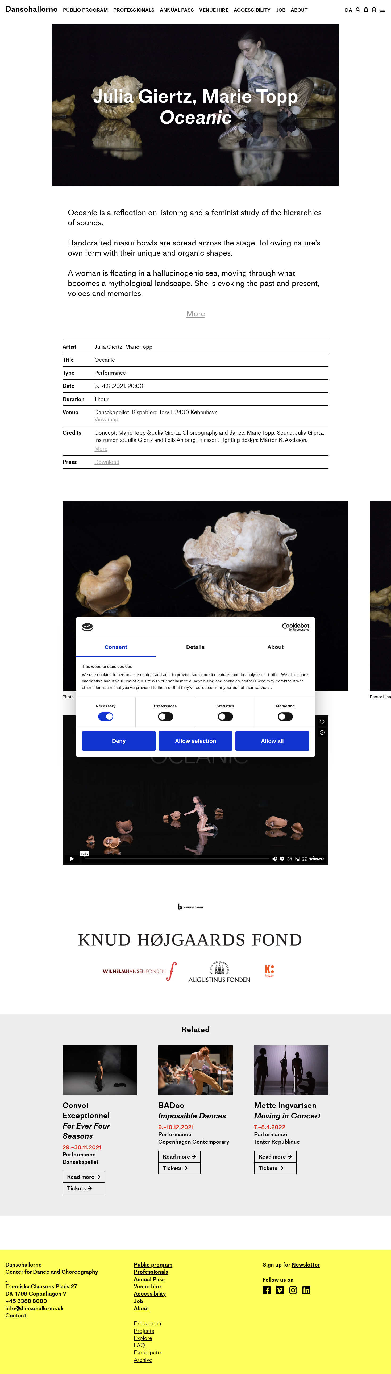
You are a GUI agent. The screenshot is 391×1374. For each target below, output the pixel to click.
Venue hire (213, 10)
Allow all (272, 741)
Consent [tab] (116, 647)
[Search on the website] (358, 9)
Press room (147, 1323)
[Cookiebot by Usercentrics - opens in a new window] (286, 627)
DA (348, 10)
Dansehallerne (31, 9)
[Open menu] (382, 10)
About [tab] (275, 647)
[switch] (165, 717)
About (299, 10)
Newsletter (306, 1264)
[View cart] (366, 9)
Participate (147, 1352)
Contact (15, 1315)
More (195, 314)
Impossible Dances (192, 1116)
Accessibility (252, 10)
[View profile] (374, 9)
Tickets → (79, 1188)
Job (281, 10)
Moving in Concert (287, 1116)
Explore (143, 1338)
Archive (143, 1360)
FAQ (139, 1345)
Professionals (134, 10)
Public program (85, 10)
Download (106, 462)
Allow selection (195, 741)
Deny (119, 741)
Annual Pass (177, 10)
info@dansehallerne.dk (34, 1308)
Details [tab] (195, 647)
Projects (144, 1331)
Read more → (84, 1177)
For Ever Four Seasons (86, 1131)
